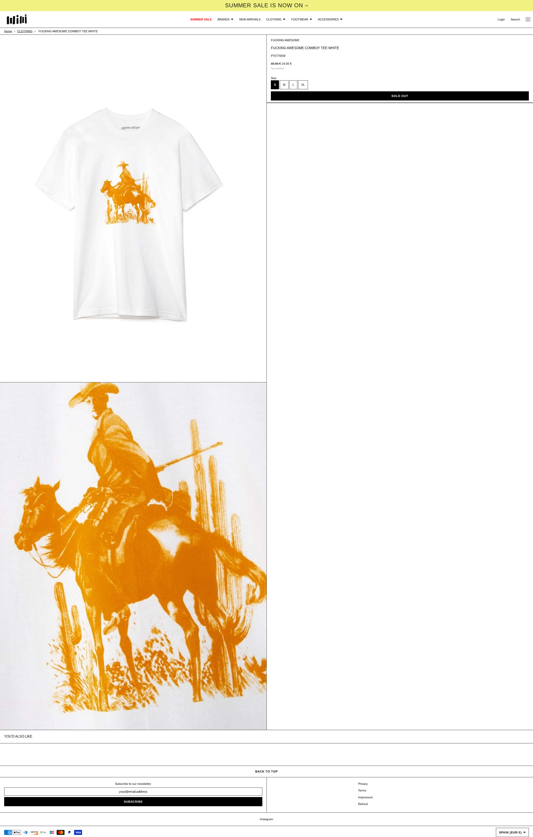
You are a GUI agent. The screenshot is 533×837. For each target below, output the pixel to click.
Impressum (365, 797)
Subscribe (133, 801)
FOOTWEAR (299, 19)
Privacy (363, 783)
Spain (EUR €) (510, 832)
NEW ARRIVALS (249, 19)
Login (501, 19)
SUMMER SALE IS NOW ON (264, 5)
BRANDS (223, 19)
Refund (363, 804)
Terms (362, 790)
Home (8, 31)
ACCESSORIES (328, 19)
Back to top (266, 771)
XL (303, 85)
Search (515, 19)
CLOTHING (273, 19)
